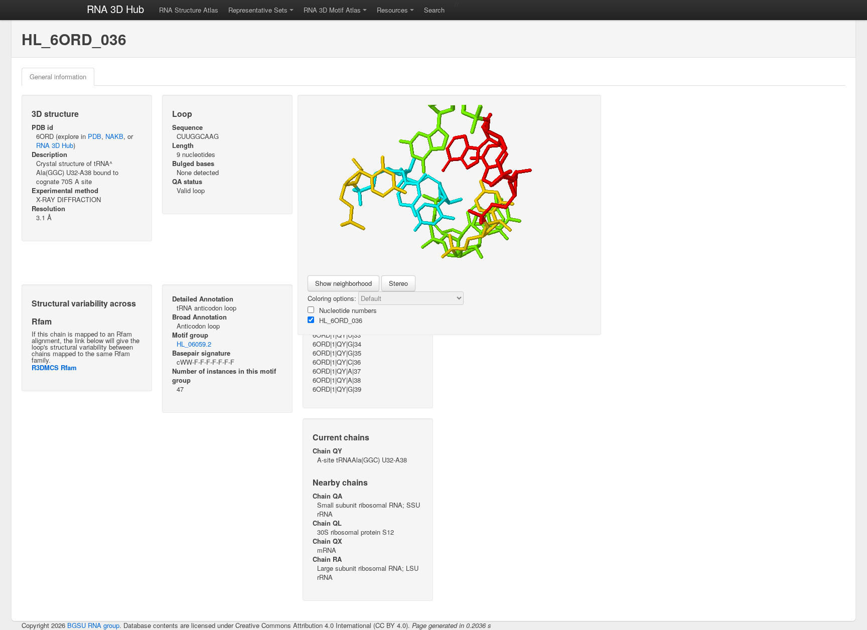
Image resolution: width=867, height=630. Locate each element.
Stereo (398, 283)
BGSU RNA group (93, 625)
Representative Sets (257, 10)
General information (58, 76)
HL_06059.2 (194, 344)
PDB (94, 136)
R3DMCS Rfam (54, 367)
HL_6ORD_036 (340, 320)
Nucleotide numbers (348, 310)
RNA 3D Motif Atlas (332, 10)
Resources (392, 10)
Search (434, 10)
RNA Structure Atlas (188, 10)
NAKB (114, 136)
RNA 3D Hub (115, 9)
